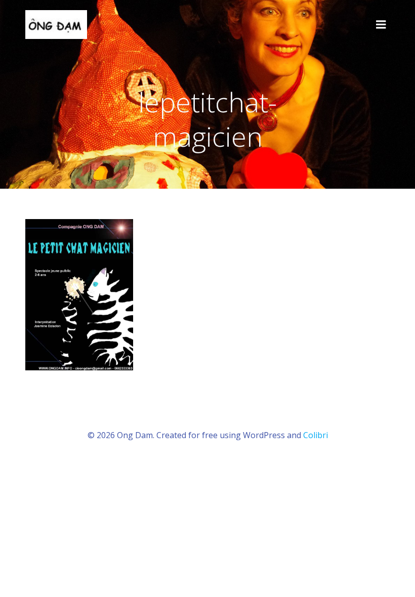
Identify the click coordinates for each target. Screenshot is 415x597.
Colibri (315, 435)
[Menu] (381, 24)
